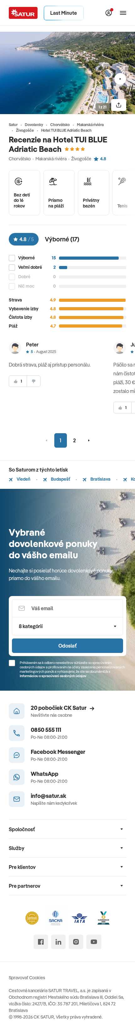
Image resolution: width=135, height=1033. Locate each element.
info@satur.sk (48, 795)
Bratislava (100, 479)
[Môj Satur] (108, 12)
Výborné (26, 258)
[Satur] (23, 12)
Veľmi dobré (30, 267)
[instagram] (76, 942)
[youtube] (93, 942)
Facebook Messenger (58, 751)
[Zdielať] (118, 105)
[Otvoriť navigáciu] (123, 12)
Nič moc (26, 286)
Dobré (24, 276)
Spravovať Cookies (27, 978)
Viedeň (23, 479)
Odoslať (67, 646)
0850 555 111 (46, 729)
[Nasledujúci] (120, 79)
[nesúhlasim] (33, 381)
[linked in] (58, 942)
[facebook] (41, 942)
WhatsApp (44, 773)
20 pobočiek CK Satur (59, 707)
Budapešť (60, 479)
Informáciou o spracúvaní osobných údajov (53, 676)
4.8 (103, 159)
